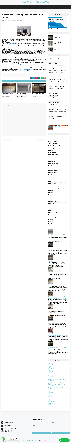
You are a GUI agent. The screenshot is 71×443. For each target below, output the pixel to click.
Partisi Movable (63, 90)
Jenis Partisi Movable (53, 63)
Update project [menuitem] (50, 7)
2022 (49, 367)
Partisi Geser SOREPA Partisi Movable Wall (61, 37)
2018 (49, 391)
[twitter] (5, 431)
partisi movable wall (52, 107)
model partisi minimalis (62, 70)
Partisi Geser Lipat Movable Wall (9, 20)
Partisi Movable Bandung (53, 93)
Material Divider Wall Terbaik (55, 322)
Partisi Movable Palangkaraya (54, 97)
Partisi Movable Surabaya (53, 104)
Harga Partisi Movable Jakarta (54, 61)
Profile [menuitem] (37, 7)
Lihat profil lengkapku (59, 126)
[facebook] (2, 431)
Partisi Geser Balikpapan (61, 74)
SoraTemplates (31, 440)
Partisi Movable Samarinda (54, 102)
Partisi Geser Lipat (37, 74)
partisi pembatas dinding (53, 109)
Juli (49, 374)
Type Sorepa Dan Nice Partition (55, 285)
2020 (49, 370)
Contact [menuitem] (43, 7)
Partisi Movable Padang (53, 95)
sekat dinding (51, 118)
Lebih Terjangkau (52, 68)
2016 (50, 400)
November (51, 368)
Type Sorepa (57, 48)
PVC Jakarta (62, 113)
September (51, 392)
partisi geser (51, 72)
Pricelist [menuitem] (31, 7)
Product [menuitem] (24, 7)
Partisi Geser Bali (27, 74)
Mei (49, 404)
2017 (49, 395)
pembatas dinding (62, 111)
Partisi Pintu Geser (63, 109)
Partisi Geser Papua (62, 81)
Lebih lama (41, 139)
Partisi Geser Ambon (59, 72)
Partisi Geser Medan (52, 81)
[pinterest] (11, 431)
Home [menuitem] (18, 7)
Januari (50, 366)
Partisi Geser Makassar (61, 79)
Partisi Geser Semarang (53, 84)
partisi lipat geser (52, 88)
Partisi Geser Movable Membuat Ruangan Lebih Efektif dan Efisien (23, 95)
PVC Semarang (51, 116)
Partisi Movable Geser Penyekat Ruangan (58, 310)
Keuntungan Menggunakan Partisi (55, 65)
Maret (50, 390)
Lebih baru (7, 139)
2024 (49, 363)
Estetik (50, 58)
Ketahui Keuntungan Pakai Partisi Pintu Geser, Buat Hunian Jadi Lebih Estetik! (57, 297)
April (49, 375)
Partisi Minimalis (60, 88)
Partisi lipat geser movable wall (60, 42)
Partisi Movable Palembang (54, 100)
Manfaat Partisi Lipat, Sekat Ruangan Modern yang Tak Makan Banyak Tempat (57, 334)
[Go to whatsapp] (3, 439)
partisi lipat (62, 86)
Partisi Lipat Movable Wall (35, 2)
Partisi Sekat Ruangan (53, 111)
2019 (50, 372)
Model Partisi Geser (18, 74)
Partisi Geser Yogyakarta (53, 86)
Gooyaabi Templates (44, 440)
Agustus (50, 398)
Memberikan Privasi (60, 68)
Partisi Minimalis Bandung (54, 90)
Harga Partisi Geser (7, 74)
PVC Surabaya (59, 116)
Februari (50, 365)
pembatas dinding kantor (53, 113)
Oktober (50, 396)
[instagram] (8, 431)
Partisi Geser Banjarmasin (54, 77)
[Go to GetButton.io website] (3, 441)
